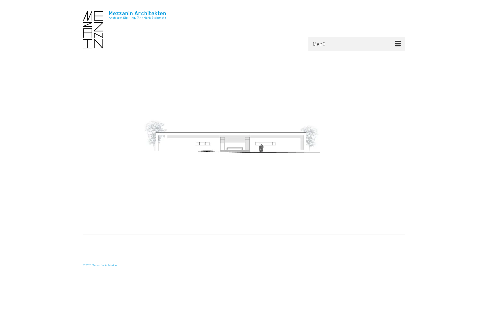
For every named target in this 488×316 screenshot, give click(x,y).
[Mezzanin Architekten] (134, 29)
